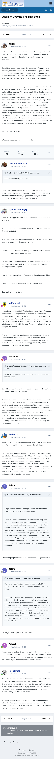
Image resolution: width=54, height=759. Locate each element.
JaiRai (12, 44)
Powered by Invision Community (27, 755)
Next (45, 34)
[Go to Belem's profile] (4, 486)
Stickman (13, 356)
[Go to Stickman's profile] (4, 358)
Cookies (32, 750)
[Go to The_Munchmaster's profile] (4, 164)
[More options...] (49, 45)
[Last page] (50, 34)
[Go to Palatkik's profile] (4, 645)
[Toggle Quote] (6, 173)
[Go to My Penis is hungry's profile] (4, 210)
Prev (8, 34)
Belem (6, 23)
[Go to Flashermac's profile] (4, 672)
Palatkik (12, 644)
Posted (18, 47)
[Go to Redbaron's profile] (4, 435)
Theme (22, 750)
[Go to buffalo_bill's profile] (4, 304)
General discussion (25, 26)
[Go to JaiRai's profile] (4, 45)
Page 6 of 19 (27, 34)
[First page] (3, 34)
